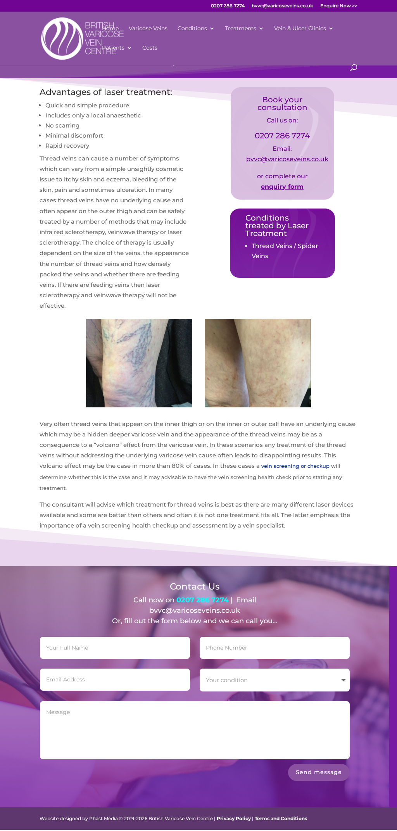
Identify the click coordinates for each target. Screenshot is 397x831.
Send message (319, 772)
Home (110, 29)
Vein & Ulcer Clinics (300, 29)
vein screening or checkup (295, 466)
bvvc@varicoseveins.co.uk (282, 6)
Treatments (240, 29)
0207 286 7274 (228, 6)
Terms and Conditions (281, 818)
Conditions (192, 29)
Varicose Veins (148, 29)
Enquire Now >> (338, 6)
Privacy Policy (234, 818)
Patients (113, 48)
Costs (149, 48)
